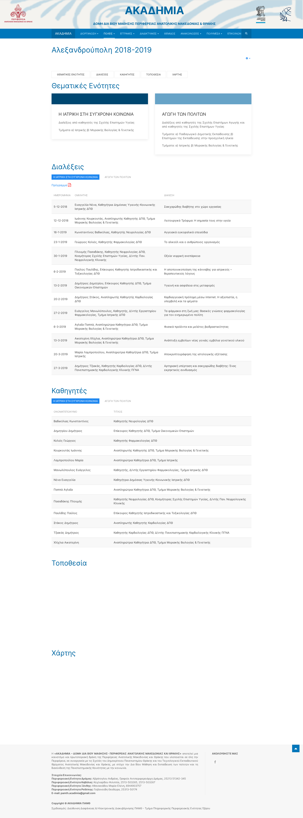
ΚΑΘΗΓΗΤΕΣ (127, 74)
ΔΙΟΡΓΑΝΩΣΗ (88, 33)
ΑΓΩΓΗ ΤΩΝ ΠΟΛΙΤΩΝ (118, 176)
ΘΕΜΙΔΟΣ (169, 33)
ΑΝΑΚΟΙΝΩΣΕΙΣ (190, 33)
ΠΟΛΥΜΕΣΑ (213, 33)
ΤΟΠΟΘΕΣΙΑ (153, 74)
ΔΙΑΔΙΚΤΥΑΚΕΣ (148, 33)
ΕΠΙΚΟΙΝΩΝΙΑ (235, 33)
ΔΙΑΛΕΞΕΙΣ (102, 74)
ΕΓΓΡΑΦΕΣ (126, 33)
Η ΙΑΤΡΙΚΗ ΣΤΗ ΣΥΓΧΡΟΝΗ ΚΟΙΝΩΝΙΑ (75, 176)
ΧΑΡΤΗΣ (177, 74)
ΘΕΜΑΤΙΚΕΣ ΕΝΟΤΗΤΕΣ (71, 74)
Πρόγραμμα (60, 185)
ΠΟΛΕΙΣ (108, 33)
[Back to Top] (295, 748)
